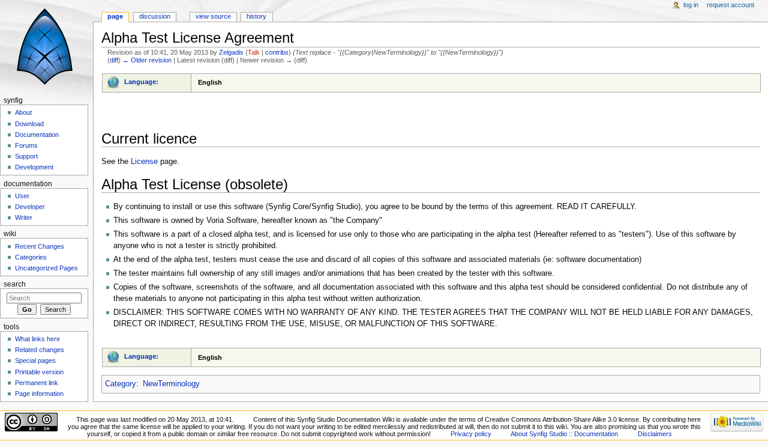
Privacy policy (471, 433)
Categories (31, 257)
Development (34, 167)
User (22, 195)
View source (213, 16)
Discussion (154, 16)
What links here (37, 338)
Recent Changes (39, 246)
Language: (141, 81)
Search (15, 284)
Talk (254, 52)
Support (26, 156)
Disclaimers (655, 433)
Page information (39, 393)
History (256, 16)
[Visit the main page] (46, 46)
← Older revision (147, 60)
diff (114, 60)
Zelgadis (231, 52)
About (23, 112)
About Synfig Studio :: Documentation (564, 433)
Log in (690, 4)
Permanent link (36, 382)
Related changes (39, 349)
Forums (26, 145)
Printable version (39, 372)
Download (29, 123)
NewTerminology (171, 384)
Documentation (37, 134)
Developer (30, 206)
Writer (23, 217)
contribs (277, 52)
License (144, 161)
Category (120, 384)
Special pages (35, 360)
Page (115, 16)
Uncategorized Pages (46, 268)
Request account (730, 4)
